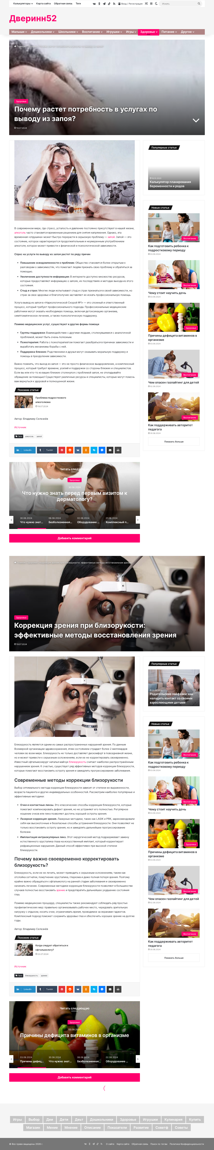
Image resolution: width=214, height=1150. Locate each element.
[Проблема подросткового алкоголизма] (24, 402)
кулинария (173, 1120)
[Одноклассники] (86, 450)
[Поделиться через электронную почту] (110, 450)
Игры (130, 31)
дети (64, 1120)
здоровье (128, 1120)
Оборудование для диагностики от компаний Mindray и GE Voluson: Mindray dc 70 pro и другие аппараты (74, 499)
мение (52, 1128)
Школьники (67, 31)
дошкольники (101, 1120)
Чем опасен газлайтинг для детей (173, 382)
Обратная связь (63, 3)
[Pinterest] (62, 450)
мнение (71, 1128)
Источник (20, 427)
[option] (74, 495)
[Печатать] (118, 450)
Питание (168, 31)
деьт (79, 1120)
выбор (34, 1120)
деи (49, 1120)
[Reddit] (70, 450)
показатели (117, 1128)
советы (181, 1128)
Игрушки (113, 31)
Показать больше (174, 441)
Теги (78, 3)
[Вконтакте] (78, 450)
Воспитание (91, 31)
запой (111, 237)
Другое (186, 31)
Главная (20, 46)
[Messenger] (102, 450)
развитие (141, 1128)
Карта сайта (43, 3)
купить (195, 1120)
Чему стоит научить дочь (167, 293)
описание (92, 1128)
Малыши (18, 31)
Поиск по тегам (158, 1144)
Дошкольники (41, 31)
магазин (33, 1128)
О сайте (110, 1144)
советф (161, 1128)
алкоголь (20, 232)
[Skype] (94, 450)
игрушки (150, 1120)
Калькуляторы (21, 3)
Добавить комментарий (74, 538)
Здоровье (147, 31)
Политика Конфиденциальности (187, 1144)
